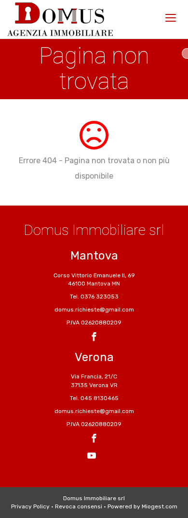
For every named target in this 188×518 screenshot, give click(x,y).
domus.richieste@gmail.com (94, 309)
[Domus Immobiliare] (60, 19)
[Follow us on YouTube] (91, 457)
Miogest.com (159, 506)
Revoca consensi (78, 506)
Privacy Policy (30, 506)
